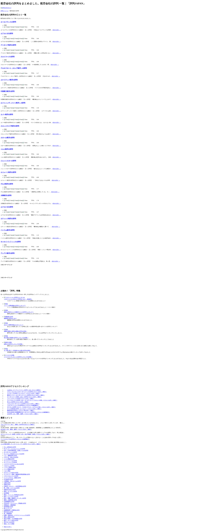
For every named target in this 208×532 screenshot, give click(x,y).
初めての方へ (8, 526)
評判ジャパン (4, 11)
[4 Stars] (20, 27)
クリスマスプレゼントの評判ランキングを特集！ (18, 357)
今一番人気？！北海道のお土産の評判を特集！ (17, 350)
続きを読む (57, 30)
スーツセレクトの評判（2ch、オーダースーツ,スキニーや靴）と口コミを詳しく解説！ (32, 400)
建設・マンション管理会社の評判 (13, 494)
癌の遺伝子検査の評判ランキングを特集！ (16, 337)
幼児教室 (6, 493)
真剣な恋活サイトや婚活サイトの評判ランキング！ (19, 312)
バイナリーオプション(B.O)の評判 (14, 464)
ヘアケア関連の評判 (10, 467)
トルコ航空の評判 (7, 149)
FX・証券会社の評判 (10, 447)
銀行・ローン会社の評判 (11, 520)
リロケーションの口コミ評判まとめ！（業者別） (18, 299)
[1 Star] (6, 27)
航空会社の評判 (8, 512)
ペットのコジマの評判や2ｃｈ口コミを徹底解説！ (15, 439)
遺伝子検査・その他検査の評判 (13, 518)
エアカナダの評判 (7, 33)
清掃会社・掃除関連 (10, 505)
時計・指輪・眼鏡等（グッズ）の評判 (15, 498)
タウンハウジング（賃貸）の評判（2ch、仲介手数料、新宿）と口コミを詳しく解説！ (26, 434)
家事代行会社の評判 (10, 489)
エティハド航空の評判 (8, 218)
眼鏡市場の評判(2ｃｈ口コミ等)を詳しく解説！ (21, 410)
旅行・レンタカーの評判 (11, 496)
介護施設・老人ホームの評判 (12, 481)
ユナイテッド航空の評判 (9, 80)
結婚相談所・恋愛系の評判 (12, 510)
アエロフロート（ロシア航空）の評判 (14, 68)
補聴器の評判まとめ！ (10, 318)
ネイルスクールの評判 (10, 460)
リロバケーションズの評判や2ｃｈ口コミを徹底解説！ (23, 405)
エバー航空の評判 (7, 114)
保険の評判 (7, 484)
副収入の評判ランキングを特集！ (13, 344)
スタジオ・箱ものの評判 (11, 457)
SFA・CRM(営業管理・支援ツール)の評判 (16, 450)
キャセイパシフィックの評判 (11, 241)
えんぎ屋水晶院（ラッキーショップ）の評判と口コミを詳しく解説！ (21, 444)
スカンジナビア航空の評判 (10, 126)
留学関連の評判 (8, 506)
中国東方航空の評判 (8, 91)
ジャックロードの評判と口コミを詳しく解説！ (20, 398)
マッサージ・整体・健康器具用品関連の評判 (17, 474)
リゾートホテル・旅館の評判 (12, 477)
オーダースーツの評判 (10, 452)
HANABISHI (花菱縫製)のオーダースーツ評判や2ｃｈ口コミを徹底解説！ (28, 412)
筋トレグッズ (8, 508)
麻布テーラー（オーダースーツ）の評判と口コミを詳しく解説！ (26, 395)
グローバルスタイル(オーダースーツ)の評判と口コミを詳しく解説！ (27, 391)
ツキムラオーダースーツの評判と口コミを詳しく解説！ (23, 403)
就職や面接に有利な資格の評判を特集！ (15, 331)
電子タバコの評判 (9, 522)
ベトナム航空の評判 (8, 230)
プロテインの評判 (9, 465)
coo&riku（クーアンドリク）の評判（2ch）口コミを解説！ (24, 390)
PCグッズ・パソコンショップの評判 (14, 448)
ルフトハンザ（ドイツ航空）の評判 (13, 103)
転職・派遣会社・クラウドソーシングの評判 (17, 515)
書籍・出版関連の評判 (10, 500)
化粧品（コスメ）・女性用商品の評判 (15, 486)
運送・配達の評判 (9, 517)
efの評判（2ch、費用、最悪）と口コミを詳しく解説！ (23, 414)
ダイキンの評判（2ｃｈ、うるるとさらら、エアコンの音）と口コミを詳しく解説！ (31, 407)
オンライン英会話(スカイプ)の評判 (14, 454)
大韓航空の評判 (6, 195)
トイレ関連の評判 (9, 459)
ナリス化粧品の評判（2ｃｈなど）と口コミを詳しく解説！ (24, 408)
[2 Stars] (10, 27)
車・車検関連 (8, 513)
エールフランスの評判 (8, 22)
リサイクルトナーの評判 (11, 476)
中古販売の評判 (8, 479)
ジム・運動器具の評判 (10, 455)
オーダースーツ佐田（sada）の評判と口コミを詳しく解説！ (24, 397)
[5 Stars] (25, 27)
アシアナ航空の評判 (8, 253)
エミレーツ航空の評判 (8, 172)
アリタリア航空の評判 (8, 45)
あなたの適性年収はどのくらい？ (13, 324)
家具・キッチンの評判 (10, 491)
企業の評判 (7, 483)
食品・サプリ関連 (9, 523)
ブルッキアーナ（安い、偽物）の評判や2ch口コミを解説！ (18, 424)
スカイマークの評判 (8, 56)
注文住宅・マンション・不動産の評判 (15, 503)
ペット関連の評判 (9, 469)
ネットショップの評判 (10, 462)
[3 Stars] (15, 27)
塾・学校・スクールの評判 (12, 488)
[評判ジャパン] (6, 8)
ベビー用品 (7, 471)
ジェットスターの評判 (8, 161)
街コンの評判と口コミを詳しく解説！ (18, 402)
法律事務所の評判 (9, 501)
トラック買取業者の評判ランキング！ (15, 305)
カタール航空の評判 (8, 137)
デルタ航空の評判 (7, 184)
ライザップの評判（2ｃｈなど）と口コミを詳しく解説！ (23, 393)
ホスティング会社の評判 (11, 472)
